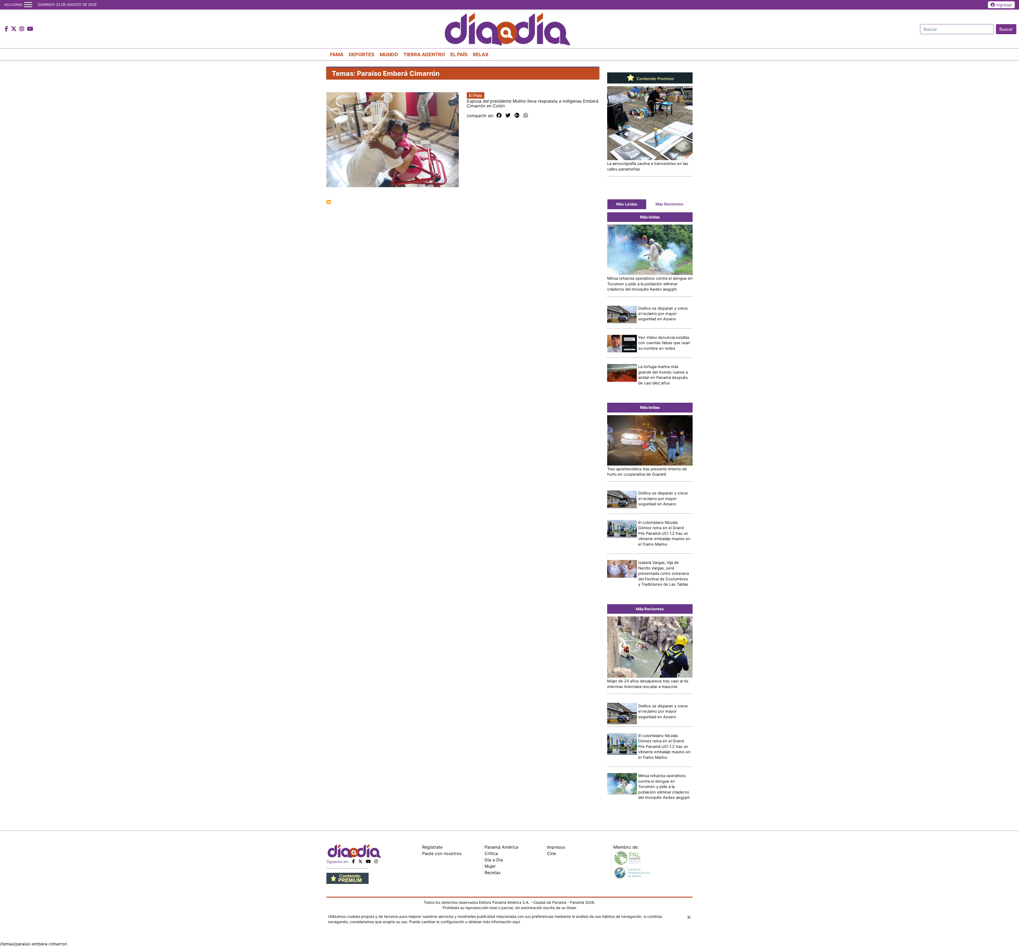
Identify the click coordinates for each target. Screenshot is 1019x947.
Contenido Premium (655, 78)
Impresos (556, 847)
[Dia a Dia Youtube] (30, 29)
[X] (360, 861)
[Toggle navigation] (28, 5)
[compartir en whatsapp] (525, 115)
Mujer (490, 866)
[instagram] (376, 861)
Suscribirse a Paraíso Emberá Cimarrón (328, 202)
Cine (551, 853)
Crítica (491, 853)
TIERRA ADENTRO (424, 54)
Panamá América (501, 847)
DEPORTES (361, 54)
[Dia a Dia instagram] (22, 29)
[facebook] (353, 861)
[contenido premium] (347, 877)
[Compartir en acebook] (499, 115)
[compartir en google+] (517, 115)
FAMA (336, 54)
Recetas (492, 872)
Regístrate (432, 847)
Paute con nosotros (441, 853)
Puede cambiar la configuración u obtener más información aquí (464, 921)
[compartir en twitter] (508, 115)
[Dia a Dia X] (14, 29)
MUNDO (389, 54)
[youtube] (368, 861)
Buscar (1006, 29)
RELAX (481, 54)
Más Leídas (626, 204)
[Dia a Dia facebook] (7, 29)
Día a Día (494, 859)
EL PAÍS (459, 54)
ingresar (1004, 4)
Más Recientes (669, 204)
